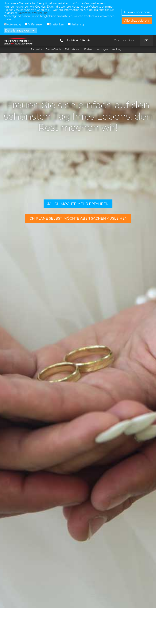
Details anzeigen (20, 30)
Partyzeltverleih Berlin (18, 40)
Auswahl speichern (137, 12)
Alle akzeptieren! (137, 20)
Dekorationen (72, 49)
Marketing (77, 24)
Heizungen (102, 49)
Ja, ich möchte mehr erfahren (78, 204)
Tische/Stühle (53, 49)
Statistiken (57, 24)
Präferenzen (35, 24)
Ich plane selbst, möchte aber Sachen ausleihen (78, 218)
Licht (124, 40)
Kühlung (116, 49)
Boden (88, 49)
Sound (131, 40)
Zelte (117, 40)
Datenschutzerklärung (33, 13)
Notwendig (13, 24)
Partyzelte (36, 49)
